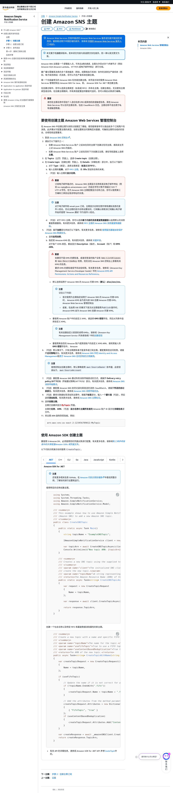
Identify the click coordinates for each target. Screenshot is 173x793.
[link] (87, 16)
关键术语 (97, 240)
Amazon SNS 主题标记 (90, 397)
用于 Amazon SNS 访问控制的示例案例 (76, 356)
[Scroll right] (100, 8)
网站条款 (61, 790)
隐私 (54, 790)
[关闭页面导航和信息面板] (168, 38)
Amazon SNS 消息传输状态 (86, 391)
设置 (54, 778)
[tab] (51, 459)
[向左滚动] (43, 460)
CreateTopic (109, 751)
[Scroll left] (62, 8)
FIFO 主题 (74, 169)
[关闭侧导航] (34, 16)
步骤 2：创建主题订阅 (62, 774)
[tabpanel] (83, 611)
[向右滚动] (122, 460)
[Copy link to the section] (39, 120)
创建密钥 (98, 335)
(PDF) (51, 44)
